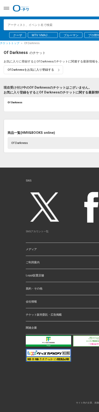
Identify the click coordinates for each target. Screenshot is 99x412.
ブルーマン (71, 35)
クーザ (17, 35)
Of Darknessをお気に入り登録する (31, 69)
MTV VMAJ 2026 (39, 36)
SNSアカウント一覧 (37, 233)
